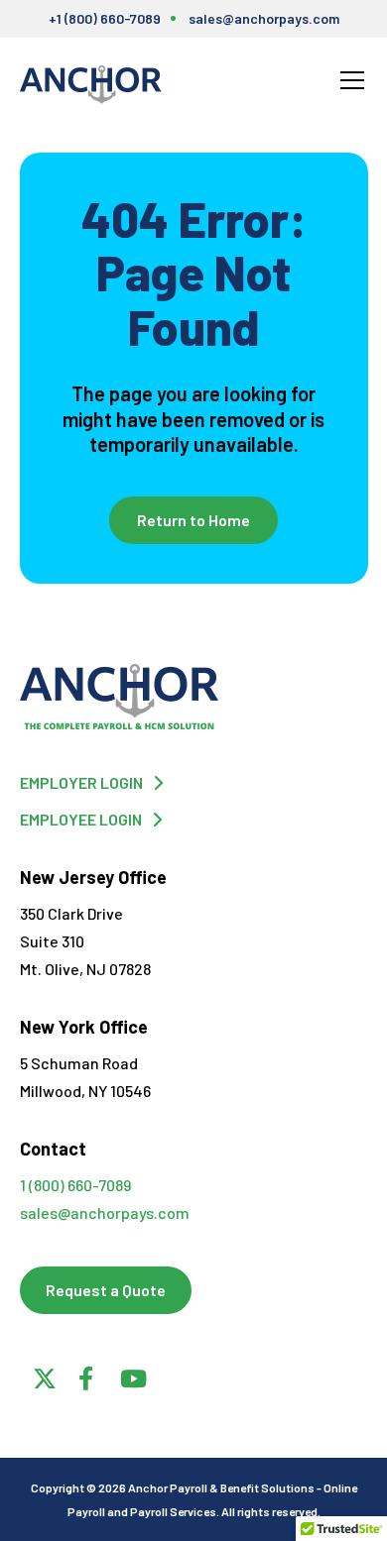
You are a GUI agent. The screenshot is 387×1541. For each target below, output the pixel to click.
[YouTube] (129, 1375)
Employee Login (81, 819)
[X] (42, 1375)
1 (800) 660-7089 (75, 1184)
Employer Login (81, 782)
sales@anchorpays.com (264, 18)
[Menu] (352, 80)
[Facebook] (85, 1375)
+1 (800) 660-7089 (105, 18)
